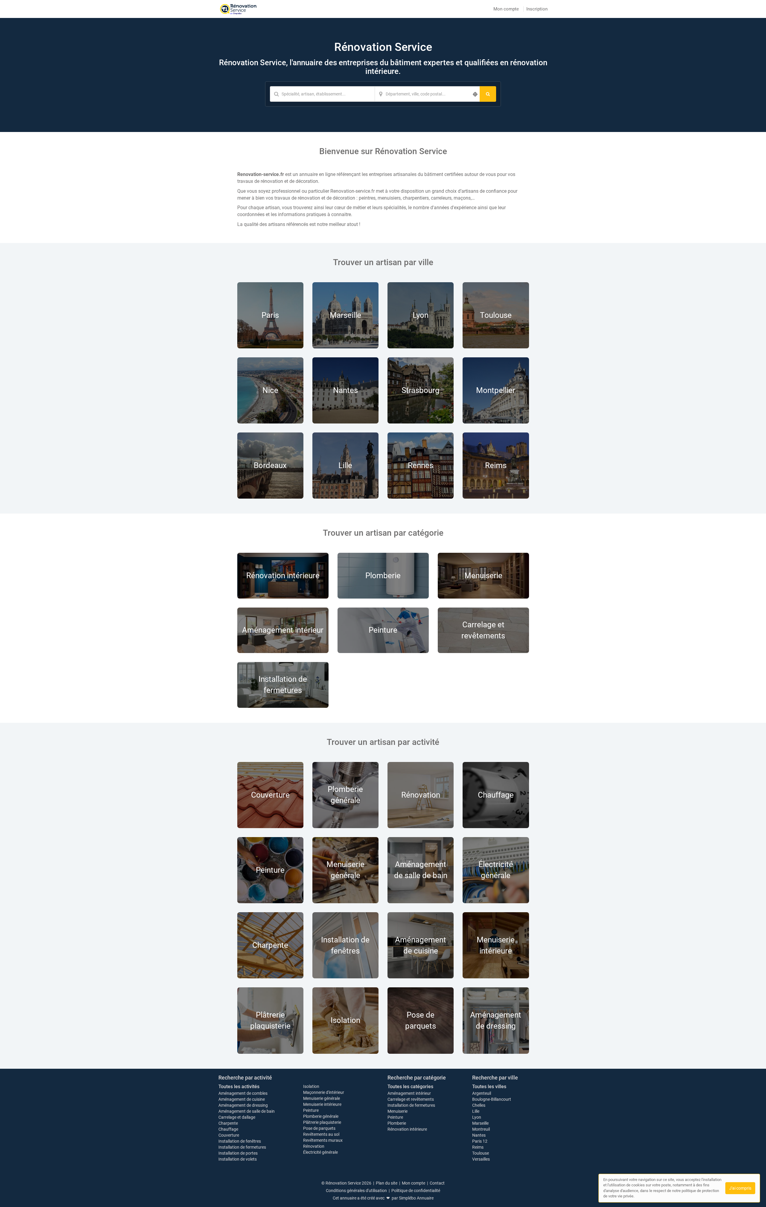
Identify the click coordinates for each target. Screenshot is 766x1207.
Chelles (478, 1105)
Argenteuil (481, 1093)
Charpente (228, 1123)
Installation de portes (238, 1153)
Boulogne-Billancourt (491, 1099)
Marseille (480, 1123)
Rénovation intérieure (407, 1129)
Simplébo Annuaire (416, 1198)
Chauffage (228, 1129)
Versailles (481, 1159)
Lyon (476, 1117)
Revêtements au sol (321, 1134)
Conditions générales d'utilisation (356, 1190)
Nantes (479, 1135)
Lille (475, 1111)
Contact (437, 1183)
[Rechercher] (488, 94)
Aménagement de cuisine (241, 1099)
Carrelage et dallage (236, 1117)
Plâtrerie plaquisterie (322, 1122)
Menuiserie (397, 1111)
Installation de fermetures (242, 1147)
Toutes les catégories (410, 1086)
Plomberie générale (320, 1116)
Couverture (228, 1135)
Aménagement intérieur (409, 1093)
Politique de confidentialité (415, 1190)
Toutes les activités (238, 1086)
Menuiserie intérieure (322, 1104)
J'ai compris (740, 1188)
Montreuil (481, 1129)
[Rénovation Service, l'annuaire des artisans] (238, 9)
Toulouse (480, 1153)
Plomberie (396, 1123)
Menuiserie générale (321, 1098)
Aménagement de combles (243, 1093)
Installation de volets (237, 1159)
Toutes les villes (489, 1086)
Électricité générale (320, 1152)
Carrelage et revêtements (410, 1099)
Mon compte (506, 9)
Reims (478, 1147)
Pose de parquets (319, 1128)
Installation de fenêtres (239, 1141)
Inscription (537, 9)
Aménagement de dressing (243, 1105)
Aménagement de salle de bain (246, 1111)
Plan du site (386, 1183)
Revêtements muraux (323, 1140)
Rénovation (313, 1146)
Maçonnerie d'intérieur (323, 1092)
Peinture (311, 1110)
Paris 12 (479, 1141)
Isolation (311, 1086)
